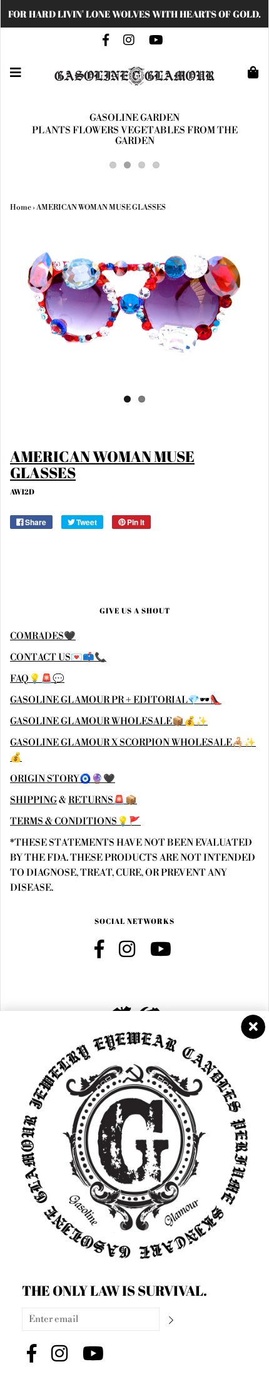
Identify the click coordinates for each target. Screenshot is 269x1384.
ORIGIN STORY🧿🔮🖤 (62, 779)
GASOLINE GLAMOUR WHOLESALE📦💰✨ (109, 721)
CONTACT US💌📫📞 (58, 658)
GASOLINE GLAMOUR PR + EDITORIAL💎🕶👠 (115, 700)
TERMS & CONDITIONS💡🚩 (75, 822)
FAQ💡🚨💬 (37, 679)
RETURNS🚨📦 (102, 800)
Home (20, 207)
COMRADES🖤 (43, 636)
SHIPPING (33, 800)
